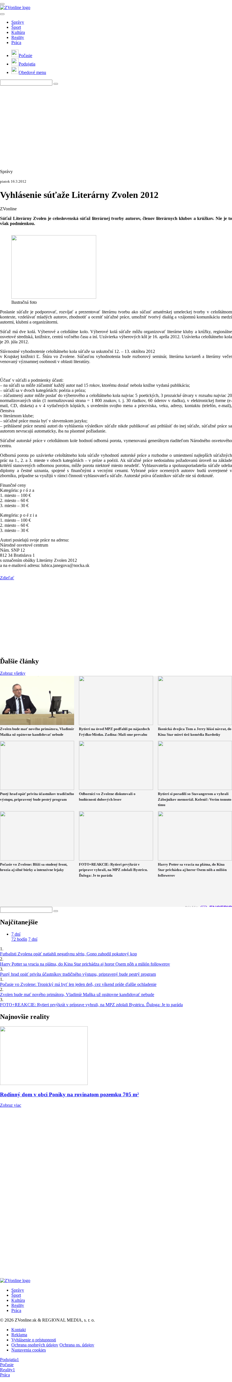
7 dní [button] (15, 934)
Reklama (19, 1334)
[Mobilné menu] (2, 4)
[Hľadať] (2, 14)
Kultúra (18, 32)
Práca (16, 42)
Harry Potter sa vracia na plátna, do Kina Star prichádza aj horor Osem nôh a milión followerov (85, 964)
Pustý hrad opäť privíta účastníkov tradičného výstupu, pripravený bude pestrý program (78, 974)
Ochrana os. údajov (76, 1344)
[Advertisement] (116, 125)
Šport (16, 27)
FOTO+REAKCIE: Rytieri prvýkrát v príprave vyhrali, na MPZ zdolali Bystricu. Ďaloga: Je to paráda (91, 1004)
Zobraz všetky (12, 673)
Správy (17, 22)
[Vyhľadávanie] (55, 84)
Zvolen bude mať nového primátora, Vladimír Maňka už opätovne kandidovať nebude (77, 994)
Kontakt (18, 1329)
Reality (17, 37)
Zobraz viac (10, 1105)
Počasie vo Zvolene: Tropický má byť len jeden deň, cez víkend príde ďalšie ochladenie (78, 984)
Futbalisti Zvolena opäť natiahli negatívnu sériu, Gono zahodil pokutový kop (68, 953)
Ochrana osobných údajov (34, 1344)
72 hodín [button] (19, 939)
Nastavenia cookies (28, 1350)
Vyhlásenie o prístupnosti (33, 1339)
